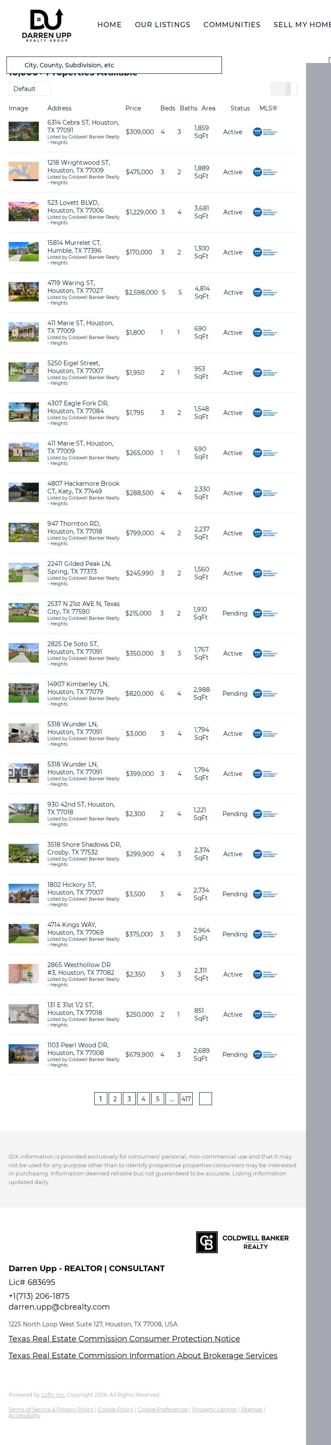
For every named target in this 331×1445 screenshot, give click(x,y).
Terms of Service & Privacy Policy (51, 1409)
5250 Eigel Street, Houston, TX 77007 (75, 367)
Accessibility (25, 1415)
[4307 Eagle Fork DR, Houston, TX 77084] (24, 413)
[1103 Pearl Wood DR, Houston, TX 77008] (24, 1054)
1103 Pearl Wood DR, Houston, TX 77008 (78, 1049)
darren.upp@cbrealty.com (59, 1307)
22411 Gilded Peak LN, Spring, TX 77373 (79, 567)
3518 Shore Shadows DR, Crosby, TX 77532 (84, 848)
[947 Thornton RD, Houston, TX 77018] (24, 533)
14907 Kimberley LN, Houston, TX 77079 (78, 688)
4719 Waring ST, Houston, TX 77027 (75, 287)
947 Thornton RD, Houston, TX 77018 (74, 527)
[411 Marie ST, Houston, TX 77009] (24, 332)
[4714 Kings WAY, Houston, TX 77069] (24, 934)
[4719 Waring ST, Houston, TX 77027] (24, 292)
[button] (47, 25)
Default (24, 89)
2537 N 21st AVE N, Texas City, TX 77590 (83, 608)
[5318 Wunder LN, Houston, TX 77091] (24, 733)
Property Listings (214, 1409)
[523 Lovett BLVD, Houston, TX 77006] (24, 212)
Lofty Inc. (53, 1395)
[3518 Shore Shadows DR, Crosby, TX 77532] (24, 854)
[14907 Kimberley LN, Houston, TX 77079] (24, 693)
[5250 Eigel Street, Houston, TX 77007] (24, 372)
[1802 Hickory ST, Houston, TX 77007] (24, 894)
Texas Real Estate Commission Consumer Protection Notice (124, 1339)
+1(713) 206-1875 (39, 1296)
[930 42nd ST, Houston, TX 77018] (24, 814)
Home (109, 25)
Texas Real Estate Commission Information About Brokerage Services (143, 1355)
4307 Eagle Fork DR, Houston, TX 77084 (78, 407)
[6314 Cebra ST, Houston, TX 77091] (24, 132)
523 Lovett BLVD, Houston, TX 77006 (75, 206)
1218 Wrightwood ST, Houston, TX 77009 (78, 166)
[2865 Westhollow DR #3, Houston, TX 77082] (24, 974)
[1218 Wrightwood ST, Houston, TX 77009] (24, 172)
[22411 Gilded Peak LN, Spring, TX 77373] (24, 573)
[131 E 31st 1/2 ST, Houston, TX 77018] (24, 1014)
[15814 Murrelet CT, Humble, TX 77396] (24, 252)
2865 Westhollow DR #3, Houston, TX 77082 (80, 969)
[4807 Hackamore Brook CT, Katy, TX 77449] (24, 493)
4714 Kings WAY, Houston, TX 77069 (75, 928)
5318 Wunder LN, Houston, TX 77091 (74, 728)
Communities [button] (232, 25)
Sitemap (251, 1409)
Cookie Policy (115, 1409)
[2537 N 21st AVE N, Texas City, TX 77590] (24, 613)
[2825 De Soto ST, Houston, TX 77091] (24, 653)
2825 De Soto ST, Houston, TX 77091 (74, 648)
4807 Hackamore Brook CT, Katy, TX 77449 (83, 487)
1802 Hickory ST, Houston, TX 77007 (75, 888)
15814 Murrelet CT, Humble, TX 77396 (74, 246)
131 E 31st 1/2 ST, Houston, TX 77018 (74, 1009)
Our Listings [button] (162, 25)
